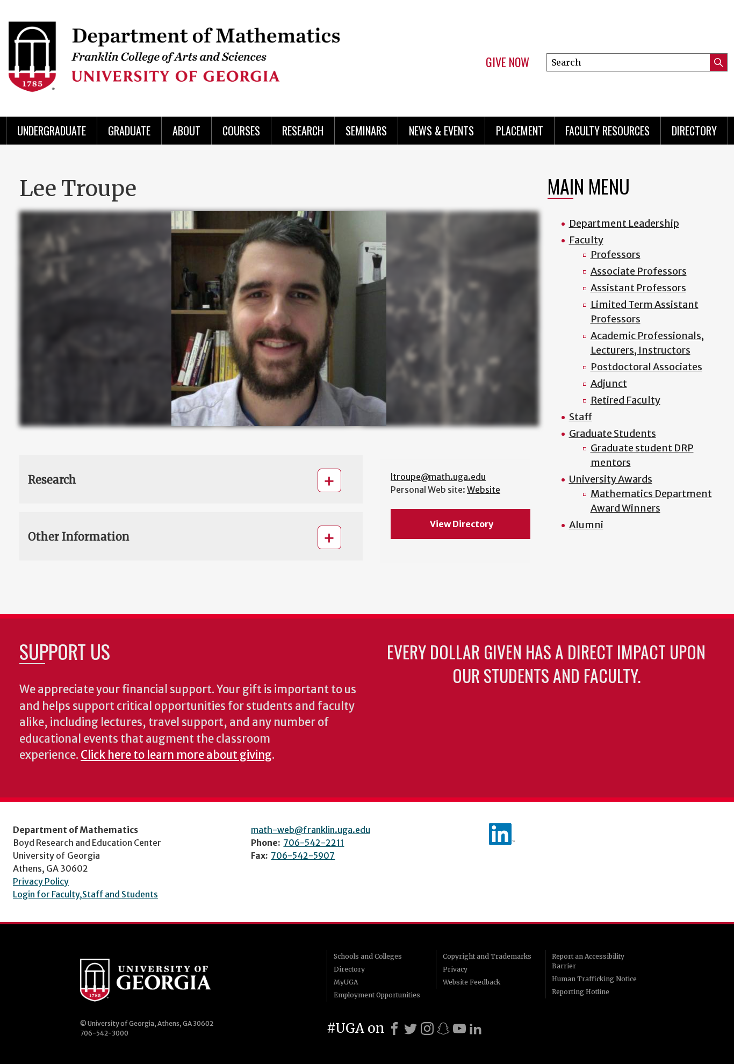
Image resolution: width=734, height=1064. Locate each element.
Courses (241, 131)
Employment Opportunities (377, 995)
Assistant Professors (638, 288)
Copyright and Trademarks (487, 956)
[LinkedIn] (475, 1028)
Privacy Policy (41, 881)
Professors (616, 254)
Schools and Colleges (368, 956)
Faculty (586, 240)
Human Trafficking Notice (594, 979)
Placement (519, 131)
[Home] (179, 53)
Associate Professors (639, 271)
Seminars (366, 131)
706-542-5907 (303, 855)
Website (483, 489)
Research (302, 131)
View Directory (461, 524)
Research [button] (52, 479)
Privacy (455, 969)
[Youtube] (459, 1028)
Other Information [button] (78, 536)
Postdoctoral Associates (646, 367)
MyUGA (346, 982)
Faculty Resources (607, 131)
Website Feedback (471, 982)
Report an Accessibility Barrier (588, 961)
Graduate (129, 131)
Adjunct (609, 383)
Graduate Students (612, 433)
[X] (410, 1028)
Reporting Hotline (580, 992)
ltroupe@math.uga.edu (438, 476)
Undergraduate (51, 131)
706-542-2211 (313, 842)
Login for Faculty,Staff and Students (85, 894)
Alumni (586, 525)
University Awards (610, 479)
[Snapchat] (443, 1028)
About (186, 131)
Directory (694, 131)
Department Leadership (624, 223)
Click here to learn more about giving (176, 755)
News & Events (441, 131)
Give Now (507, 62)
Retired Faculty (625, 400)
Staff (580, 417)
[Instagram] (427, 1028)
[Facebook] (394, 1028)
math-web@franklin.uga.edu (310, 829)
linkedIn (502, 834)
